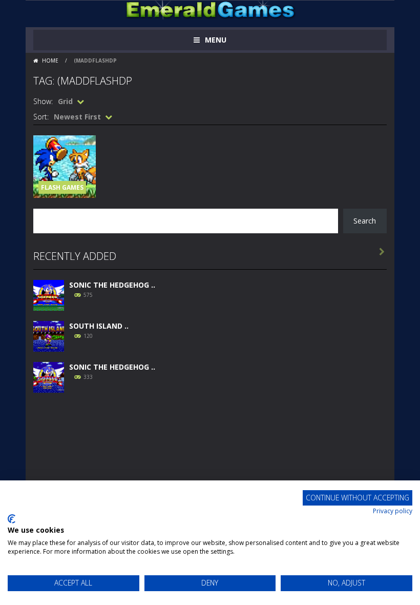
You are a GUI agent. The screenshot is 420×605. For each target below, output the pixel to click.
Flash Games (62, 187)
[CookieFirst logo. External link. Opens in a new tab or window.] (11, 518)
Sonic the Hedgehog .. (112, 285)
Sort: (41, 117)
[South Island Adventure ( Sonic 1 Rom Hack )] (48, 335)
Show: (43, 101)
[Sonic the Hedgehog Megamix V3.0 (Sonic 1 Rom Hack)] (48, 294)
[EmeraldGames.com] (210, 9)
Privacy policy (392, 511)
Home (50, 60)
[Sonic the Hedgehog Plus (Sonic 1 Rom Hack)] (48, 376)
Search (364, 221)
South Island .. (99, 326)
